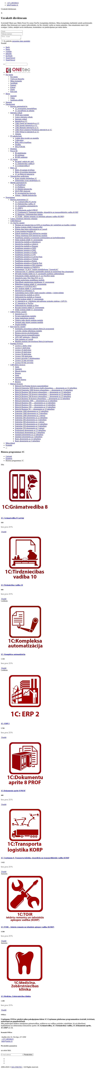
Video (12, 98)
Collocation (19, 140)
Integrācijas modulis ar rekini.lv (26, 244)
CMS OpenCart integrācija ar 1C (27, 123)
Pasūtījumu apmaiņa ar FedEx (26, 253)
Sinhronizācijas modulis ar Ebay (27, 305)
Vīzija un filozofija (17, 79)
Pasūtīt (3, 532)
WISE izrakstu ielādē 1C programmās (29, 310)
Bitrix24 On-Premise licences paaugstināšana (31, 386)
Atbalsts (18, 134)
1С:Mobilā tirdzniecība (23, 189)
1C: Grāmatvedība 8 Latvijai (25, 202)
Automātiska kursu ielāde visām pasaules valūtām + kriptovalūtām (39, 293)
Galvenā (9, 456)
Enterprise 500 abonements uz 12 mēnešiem (31, 418)
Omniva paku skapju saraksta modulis (29, 320)
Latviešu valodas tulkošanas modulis (28, 331)
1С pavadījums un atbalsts (24, 111)
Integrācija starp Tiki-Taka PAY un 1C (29, 278)
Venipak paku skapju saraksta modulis (29, 322)
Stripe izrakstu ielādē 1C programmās (29, 240)
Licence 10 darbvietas (23, 350)
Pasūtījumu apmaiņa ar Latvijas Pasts (28, 257)
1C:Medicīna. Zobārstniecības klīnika (29, 214)
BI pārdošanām (20, 153)
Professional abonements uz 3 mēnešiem (30, 432)
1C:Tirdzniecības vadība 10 (25, 204)
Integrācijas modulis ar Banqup (26, 246)
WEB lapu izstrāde (22, 115)
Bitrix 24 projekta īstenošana (25, 172)
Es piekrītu (16, 41)
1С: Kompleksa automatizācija (26, 206)
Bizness (18, 373)
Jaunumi (13, 96)
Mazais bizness (20, 371)
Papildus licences (16, 344)
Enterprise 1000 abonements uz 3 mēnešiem (31, 413)
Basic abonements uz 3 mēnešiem (27, 441)
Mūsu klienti (10, 443)
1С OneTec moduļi (17, 223)
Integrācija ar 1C (21, 121)
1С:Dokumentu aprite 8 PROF (26, 210)
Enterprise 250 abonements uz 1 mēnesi (29, 428)
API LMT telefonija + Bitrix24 (26, 337)
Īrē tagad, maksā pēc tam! (24, 161)
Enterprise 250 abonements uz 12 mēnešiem (31, 424)
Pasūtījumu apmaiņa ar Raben (26, 261)
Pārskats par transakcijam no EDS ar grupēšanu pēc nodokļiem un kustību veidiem (45, 225)
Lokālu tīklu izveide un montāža (27, 138)
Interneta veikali (16, 113)
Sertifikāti (13, 83)
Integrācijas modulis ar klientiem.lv (28, 242)
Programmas (10, 197)
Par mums (9, 75)
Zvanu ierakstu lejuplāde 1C (25, 231)
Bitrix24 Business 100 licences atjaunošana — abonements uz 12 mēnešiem (43, 396)
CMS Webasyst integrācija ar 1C (27, 132)
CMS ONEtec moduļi (18, 312)
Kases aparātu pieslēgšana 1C (26, 178)
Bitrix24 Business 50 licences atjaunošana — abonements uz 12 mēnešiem (42, 399)
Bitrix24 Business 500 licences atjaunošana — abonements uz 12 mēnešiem (43, 392)
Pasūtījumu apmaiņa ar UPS (25, 255)
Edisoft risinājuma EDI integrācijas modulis (31, 233)
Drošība (18, 145)
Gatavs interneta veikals (24, 117)
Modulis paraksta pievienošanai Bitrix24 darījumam (34, 341)
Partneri (13, 85)
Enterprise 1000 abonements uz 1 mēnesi (30, 416)
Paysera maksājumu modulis (25, 316)
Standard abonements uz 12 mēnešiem (29, 435)
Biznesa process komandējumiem (27, 335)
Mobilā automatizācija (18, 183)
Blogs (8, 94)
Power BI (13, 151)
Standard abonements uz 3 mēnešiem (28, 437)
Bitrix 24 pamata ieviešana (25, 170)
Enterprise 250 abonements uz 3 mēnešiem (30, 426)
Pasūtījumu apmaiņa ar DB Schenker (28, 265)
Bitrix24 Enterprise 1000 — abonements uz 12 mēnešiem (36, 401)
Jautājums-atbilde (16, 100)
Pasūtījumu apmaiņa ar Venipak (26, 259)
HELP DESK (20, 147)
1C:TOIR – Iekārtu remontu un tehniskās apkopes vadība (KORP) (39, 217)
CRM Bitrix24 (15, 221)
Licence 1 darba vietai (23, 346)
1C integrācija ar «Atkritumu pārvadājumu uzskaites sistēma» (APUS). (41, 301)
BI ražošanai (19, 155)
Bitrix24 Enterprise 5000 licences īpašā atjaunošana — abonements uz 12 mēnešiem (46, 388)
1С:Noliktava (20, 187)
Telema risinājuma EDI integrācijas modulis (31, 236)
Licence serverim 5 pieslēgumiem (27, 358)
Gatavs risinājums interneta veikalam (23, 219)
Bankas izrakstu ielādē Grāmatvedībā (28, 227)
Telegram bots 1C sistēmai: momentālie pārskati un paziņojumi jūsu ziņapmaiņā (44, 272)
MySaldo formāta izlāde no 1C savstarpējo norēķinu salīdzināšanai (39, 274)
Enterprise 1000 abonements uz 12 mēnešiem (31, 411)
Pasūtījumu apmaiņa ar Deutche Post (28, 263)
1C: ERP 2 (19, 208)
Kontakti (9, 445)
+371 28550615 (13, 3)
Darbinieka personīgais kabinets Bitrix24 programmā (34, 329)
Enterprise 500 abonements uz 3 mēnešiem (30, 420)
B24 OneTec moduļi (17, 327)
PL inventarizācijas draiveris (25, 193)
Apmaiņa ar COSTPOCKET (26, 286)
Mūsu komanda (16, 81)
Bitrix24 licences (16, 384)
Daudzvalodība (20, 324)
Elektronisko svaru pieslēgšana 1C (27, 181)
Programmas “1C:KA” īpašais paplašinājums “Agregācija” (36, 269)
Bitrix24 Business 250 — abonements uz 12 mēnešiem (35, 405)
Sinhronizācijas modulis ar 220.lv (27, 295)
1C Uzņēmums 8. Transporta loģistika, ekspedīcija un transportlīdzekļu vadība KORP (46, 212)
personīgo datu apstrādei (21, 41)
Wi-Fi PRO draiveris (22, 191)
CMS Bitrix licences (17, 365)
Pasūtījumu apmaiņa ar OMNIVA (27, 267)
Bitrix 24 (13, 168)
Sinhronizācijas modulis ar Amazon (28, 297)
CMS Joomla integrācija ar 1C (26, 125)
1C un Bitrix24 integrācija (24, 174)
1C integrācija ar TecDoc (24, 303)
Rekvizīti (13, 92)
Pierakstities (28, 1055)
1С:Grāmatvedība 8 (22, 166)
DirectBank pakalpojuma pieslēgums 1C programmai (34, 282)
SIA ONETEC (16, 1067)
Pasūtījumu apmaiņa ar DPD (25, 248)
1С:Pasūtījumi (20, 185)
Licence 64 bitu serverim (24, 363)
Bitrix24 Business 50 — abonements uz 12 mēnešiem (34, 409)
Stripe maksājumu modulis (25, 318)
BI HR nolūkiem (21, 157)
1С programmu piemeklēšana (26, 109)
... (6, 447)
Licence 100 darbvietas (23, 356)
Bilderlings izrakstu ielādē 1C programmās (30, 284)
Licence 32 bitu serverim (24, 360)
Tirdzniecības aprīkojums (19, 176)
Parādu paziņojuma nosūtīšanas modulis (29, 280)
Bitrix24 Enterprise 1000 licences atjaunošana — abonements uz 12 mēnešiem (44, 390)
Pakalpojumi (10, 104)
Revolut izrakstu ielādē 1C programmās (29, 308)
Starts (17, 367)
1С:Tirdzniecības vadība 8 (24, 164)
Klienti (12, 87)
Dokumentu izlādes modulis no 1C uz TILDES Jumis (35, 276)
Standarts (18, 369)
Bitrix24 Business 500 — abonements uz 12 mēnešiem (35, 403)
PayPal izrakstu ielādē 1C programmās (29, 299)
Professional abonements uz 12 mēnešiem (30, 430)
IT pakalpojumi (16, 136)
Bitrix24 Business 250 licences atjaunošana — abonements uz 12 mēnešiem (43, 394)
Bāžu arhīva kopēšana (23, 142)
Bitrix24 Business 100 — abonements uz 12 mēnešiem (35, 407)
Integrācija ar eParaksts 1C (25, 291)
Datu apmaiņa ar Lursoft (24, 339)
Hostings (13, 149)
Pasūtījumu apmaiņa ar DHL (25, 250)
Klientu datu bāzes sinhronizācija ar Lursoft (31, 229)
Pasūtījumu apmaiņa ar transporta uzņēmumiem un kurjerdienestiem (40, 238)
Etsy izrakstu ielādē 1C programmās (28, 288)
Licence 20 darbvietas (23, 352)
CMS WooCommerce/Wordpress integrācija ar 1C (33, 130)
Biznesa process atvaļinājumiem (27, 333)
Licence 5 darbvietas (22, 348)
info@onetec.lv (12, 5)
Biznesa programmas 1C (19, 200)
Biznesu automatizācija (18, 106)
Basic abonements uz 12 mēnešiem (28, 439)
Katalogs (9, 458)
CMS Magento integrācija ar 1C (27, 128)
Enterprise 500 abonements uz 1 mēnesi (29, 422)
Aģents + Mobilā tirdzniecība (26, 195)
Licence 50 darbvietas (23, 354)
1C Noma (14, 159)
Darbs (12, 89)
